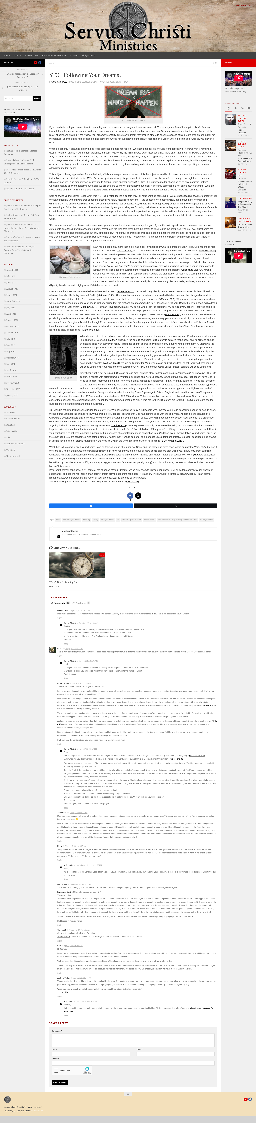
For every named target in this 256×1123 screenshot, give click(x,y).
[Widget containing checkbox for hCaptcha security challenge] (72, 1071)
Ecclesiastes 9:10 (197, 755)
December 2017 (13, 389)
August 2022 (12, 270)
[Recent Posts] (228, 108)
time (195, 520)
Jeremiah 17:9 (84, 178)
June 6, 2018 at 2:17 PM (88, 749)
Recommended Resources (54, 55)
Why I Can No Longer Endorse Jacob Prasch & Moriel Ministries (22, 227)
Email (140, 1049)
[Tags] (248, 108)
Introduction (12, 431)
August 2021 (12, 288)
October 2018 (12, 357)
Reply (59, 618)
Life (51, 62)
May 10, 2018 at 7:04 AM (88, 661)
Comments (61, 603)
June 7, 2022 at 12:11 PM (82, 978)
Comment (57, 1031)
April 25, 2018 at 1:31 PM (80, 610)
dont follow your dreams (71, 520)
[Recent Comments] (242, 108)
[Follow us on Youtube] (35, 62)
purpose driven (135, 520)
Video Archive (31, 55)
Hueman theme (37, 1111)
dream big (86, 520)
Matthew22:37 (88, 307)
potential (124, 520)
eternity (95, 520)
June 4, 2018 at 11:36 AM (81, 683)
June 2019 (10, 345)
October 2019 (12, 326)
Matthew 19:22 (90, 329)
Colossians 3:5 (189, 269)
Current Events (13, 418)
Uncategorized (13, 456)
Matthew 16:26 (116, 340)
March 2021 (11, 295)
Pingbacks (82, 603)
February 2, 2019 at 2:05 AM (75, 846)
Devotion (10, 424)
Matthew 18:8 (201, 454)
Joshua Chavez (59, 82)
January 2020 (12, 320)
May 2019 (10, 351)
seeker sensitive (164, 520)
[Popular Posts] (235, 108)
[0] (130, 495)
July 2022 (10, 276)
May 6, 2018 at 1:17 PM (74, 648)
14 (216, 62)
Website (55, 1059)
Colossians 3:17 (177, 759)
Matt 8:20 (208, 705)
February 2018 (12, 382)
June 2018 (10, 364)
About (16, 55)
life (118, 520)
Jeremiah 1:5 (124, 250)
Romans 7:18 (76, 318)
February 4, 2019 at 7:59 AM (80, 884)
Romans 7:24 (172, 314)
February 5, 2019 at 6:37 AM (79, 930)
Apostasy (10, 412)
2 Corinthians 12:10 (172, 440)
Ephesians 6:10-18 (65, 892)
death (58, 520)
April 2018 (11, 370)
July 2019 (10, 339)
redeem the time (149, 520)
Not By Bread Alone (15, 443)
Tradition (10, 450)
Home (7, 55)
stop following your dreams (182, 520)
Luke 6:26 (64, 992)
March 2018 (11, 376)
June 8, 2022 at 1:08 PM (88, 1001)
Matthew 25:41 (111, 363)
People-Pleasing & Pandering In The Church (245, 204)
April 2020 (11, 313)
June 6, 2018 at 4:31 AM (78, 812)
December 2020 (13, 301)
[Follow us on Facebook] (39, 62)
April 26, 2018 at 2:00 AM (88, 623)
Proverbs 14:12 (125, 291)
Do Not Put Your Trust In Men (20, 188)
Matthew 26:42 (207, 250)
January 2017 (12, 395)
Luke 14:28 (132, 481)
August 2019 (12, 332)
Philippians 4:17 (90, 55)
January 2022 (12, 282)
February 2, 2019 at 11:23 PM (90, 865)
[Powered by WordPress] (14, 1111)
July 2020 (10, 307)
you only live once (206, 520)
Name (55, 1049)
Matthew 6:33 (118, 425)
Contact (74, 55)
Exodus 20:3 (167, 299)
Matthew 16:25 (106, 295)
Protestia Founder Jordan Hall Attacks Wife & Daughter (245, 184)
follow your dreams (107, 520)
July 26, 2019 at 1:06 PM (73, 945)
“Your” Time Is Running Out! (63, 582)
